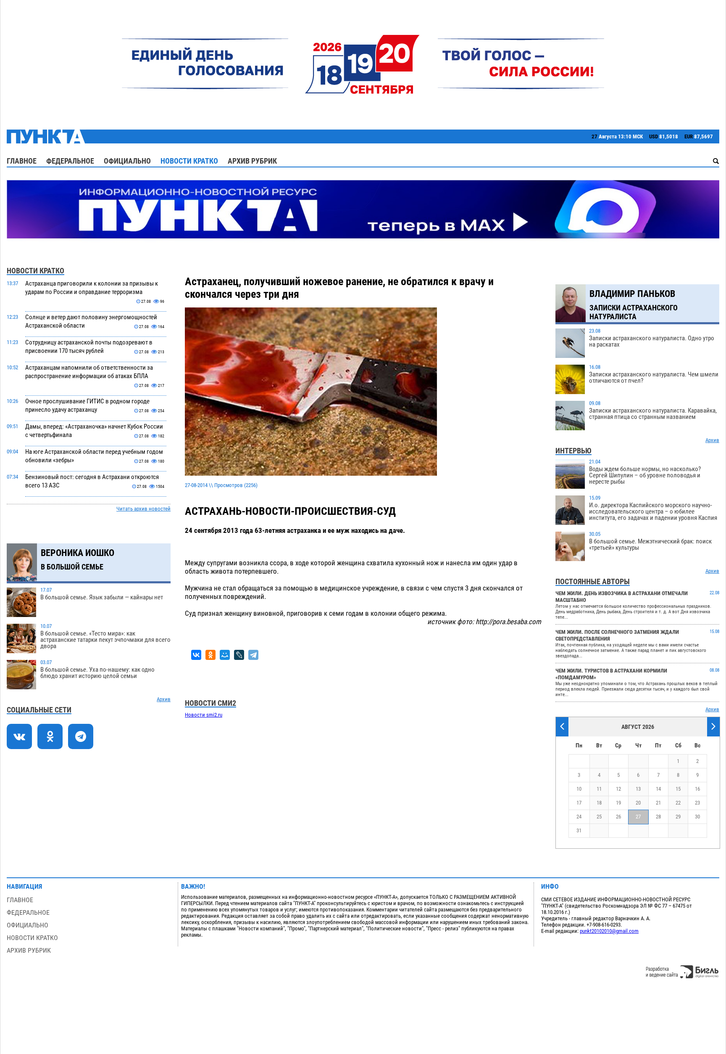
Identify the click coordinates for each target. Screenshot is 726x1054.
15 (678, 789)
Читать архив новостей (143, 509)
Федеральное (70, 160)
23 (697, 803)
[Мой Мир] (225, 655)
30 (697, 816)
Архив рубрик (252, 160)
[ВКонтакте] (196, 655)
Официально (127, 160)
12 (618, 789)
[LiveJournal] (239, 655)
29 (678, 816)
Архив (164, 699)
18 (599, 803)
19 (618, 803)
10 (578, 789)
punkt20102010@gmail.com (609, 931)
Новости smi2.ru (203, 715)
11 (599, 789)
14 (658, 789)
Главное (22, 160)
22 (678, 803)
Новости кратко (189, 160)
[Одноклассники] (210, 655)
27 (638, 816)
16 (697, 789)
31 (578, 830)
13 (638, 789)
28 (658, 816)
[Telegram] (253, 655)
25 (599, 816)
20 (638, 803)
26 (618, 816)
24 (578, 816)
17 (578, 803)
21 (658, 803)
